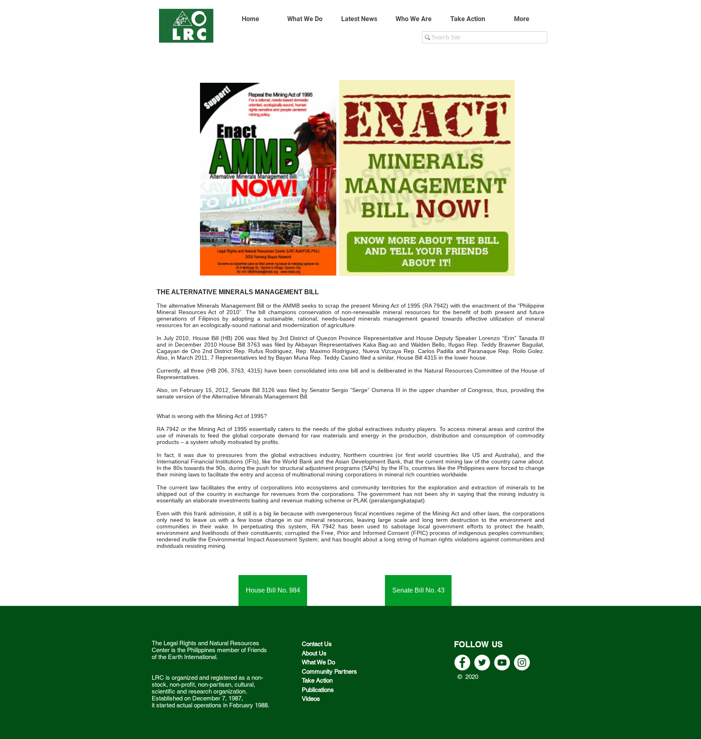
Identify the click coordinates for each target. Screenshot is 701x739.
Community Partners (330, 671)
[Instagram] (522, 662)
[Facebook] (462, 662)
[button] (413, 19)
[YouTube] (502, 662)
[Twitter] (482, 662)
